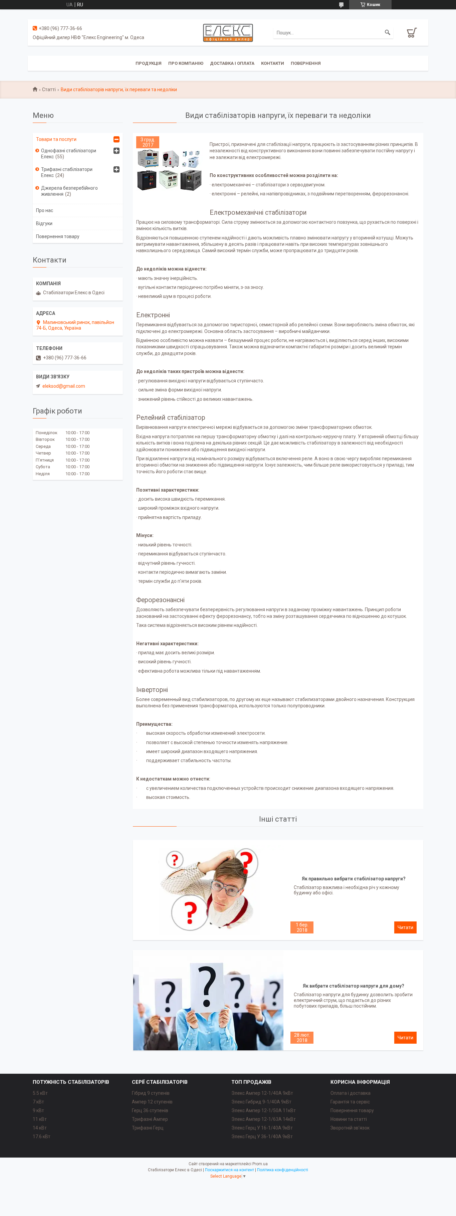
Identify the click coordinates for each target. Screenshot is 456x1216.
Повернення (306, 63)
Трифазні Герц (148, 1128)
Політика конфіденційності (282, 1170)
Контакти (272, 63)
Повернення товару (57, 236)
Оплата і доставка (350, 1093)
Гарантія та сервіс (350, 1101)
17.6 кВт (41, 1136)
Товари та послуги (56, 139)
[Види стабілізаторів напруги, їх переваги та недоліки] (169, 169)
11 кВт (40, 1119)
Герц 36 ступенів (150, 1110)
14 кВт (40, 1128)
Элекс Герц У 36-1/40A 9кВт (262, 1136)
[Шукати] (387, 32)
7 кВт (38, 1101)
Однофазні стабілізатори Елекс (68, 153)
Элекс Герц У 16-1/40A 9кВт (262, 1128)
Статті (49, 89)
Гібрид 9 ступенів (151, 1093)
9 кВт (38, 1110)
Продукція (149, 63)
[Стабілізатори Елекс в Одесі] (228, 32)
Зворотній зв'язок (350, 1128)
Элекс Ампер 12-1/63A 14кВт (263, 1119)
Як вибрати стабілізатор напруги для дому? (353, 986)
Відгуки (44, 223)
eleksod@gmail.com (63, 386)
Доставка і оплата (232, 63)
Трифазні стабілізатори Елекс (66, 172)
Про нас (44, 210)
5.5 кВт (40, 1093)
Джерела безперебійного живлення (69, 191)
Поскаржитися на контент (229, 1170)
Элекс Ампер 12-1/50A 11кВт (263, 1110)
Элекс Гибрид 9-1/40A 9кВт (261, 1101)
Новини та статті (348, 1119)
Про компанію (185, 63)
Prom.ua (260, 1164)
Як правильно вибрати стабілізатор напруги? (354, 878)
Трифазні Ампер (150, 1119)
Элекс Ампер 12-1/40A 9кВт (262, 1093)
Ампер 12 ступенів (152, 1101)
